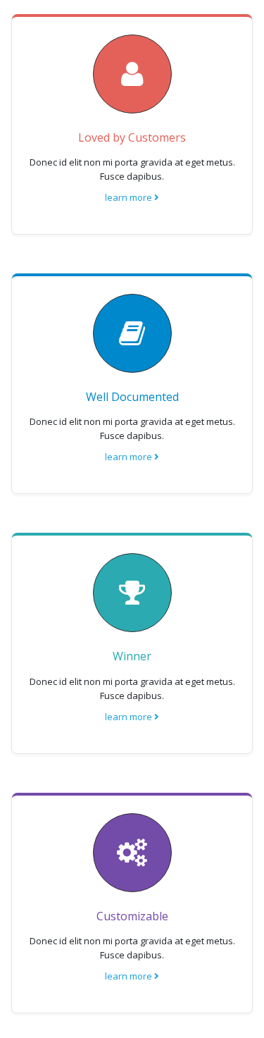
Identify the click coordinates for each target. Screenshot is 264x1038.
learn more (129, 197)
